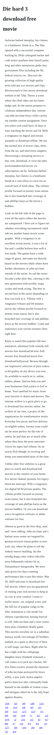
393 (31, 707)
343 (15, 703)
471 (41, 711)
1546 (7, 703)
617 (46, 720)
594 (14, 715)
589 (23, 703)
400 (41, 727)
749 (6, 707)
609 (6, 715)
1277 (7, 727)
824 (14, 732)
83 (39, 720)
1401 (24, 727)
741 (6, 732)
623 (39, 707)
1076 (7, 720)
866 (6, 724)
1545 (15, 707)
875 (29, 724)
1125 (15, 711)
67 (14, 724)
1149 (23, 715)
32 (15, 720)
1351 (23, 720)
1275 (24, 711)
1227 (33, 711)
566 (6, 711)
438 (23, 707)
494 (15, 727)
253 (31, 720)
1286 (32, 703)
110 (45, 724)
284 (32, 727)
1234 (41, 703)
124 (46, 715)
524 (21, 724)
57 (31, 715)
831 (37, 724)
